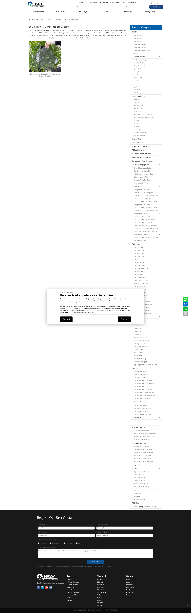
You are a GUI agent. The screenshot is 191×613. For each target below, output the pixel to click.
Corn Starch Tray (138, 142)
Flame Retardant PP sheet (141, 487)
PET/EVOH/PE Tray (139, 90)
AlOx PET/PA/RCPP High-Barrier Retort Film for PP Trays (148, 225)
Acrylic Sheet (136, 417)
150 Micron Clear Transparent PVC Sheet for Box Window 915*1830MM (45, 75)
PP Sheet (135, 468)
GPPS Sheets (137, 493)
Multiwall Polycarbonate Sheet (143, 449)
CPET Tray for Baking (140, 47)
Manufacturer (55, 543)
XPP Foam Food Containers (141, 157)
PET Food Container (139, 56)
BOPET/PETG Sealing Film (143, 199)
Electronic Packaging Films (142, 180)
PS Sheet (135, 490)
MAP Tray (136, 99)
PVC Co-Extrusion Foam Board (143, 414)
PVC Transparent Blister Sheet (143, 304)
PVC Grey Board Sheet (140, 286)
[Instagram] (50, 587)
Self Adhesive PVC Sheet (141, 283)
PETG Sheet (137, 323)
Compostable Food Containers (142, 161)
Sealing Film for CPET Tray (142, 205)
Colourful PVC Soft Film (141, 374)
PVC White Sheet (139, 253)
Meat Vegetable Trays (140, 60)
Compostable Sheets (139, 465)
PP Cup (136, 123)
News (128, 595)
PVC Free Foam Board (140, 405)
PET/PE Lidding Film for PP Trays (145, 219)
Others (136, 53)
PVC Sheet (136, 244)
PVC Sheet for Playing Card (142, 307)
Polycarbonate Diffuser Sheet (143, 455)
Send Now (95, 561)
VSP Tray (136, 102)
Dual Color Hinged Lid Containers (144, 117)
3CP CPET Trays (138, 41)
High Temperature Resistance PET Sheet (146, 365)
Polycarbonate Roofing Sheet (142, 458)
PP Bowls (136, 120)
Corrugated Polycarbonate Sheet (143, 452)
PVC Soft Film (137, 368)
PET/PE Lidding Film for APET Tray (144, 506)
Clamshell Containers (140, 63)
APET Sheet (137, 320)
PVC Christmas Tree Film (141, 268)
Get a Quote (156, 7)
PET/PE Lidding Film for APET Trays (146, 202)
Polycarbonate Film (139, 427)
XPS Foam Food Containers (141, 154)
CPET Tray (135, 32)
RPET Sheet (137, 329)
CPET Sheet (137, 332)
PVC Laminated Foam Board (142, 408)
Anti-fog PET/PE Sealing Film (144, 193)
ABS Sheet (135, 503)
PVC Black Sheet (139, 256)
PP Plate (136, 126)
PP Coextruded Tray (140, 132)
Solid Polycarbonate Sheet (142, 446)
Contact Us (93, 2)
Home (128, 579)
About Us (82, 2)
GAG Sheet (137, 326)
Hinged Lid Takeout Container (143, 114)
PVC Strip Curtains (139, 377)
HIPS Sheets (137, 496)
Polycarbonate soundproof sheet (144, 461)
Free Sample (132, 2)
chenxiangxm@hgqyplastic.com (53, 583)
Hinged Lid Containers (140, 66)
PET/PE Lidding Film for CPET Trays (146, 208)
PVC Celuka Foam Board (141, 411)
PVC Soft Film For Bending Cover (144, 392)
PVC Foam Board (138, 402)
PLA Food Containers (139, 146)
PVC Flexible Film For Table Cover (144, 383)
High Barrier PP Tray (140, 108)
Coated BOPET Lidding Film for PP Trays (147, 228)
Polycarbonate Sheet (139, 443)
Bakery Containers (139, 72)
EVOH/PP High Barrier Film (143, 222)
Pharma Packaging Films (141, 177)
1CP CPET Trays (138, 35)
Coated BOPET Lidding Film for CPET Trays (148, 211)
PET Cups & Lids (139, 78)
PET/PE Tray (137, 93)
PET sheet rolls (138, 356)
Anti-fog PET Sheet (139, 344)
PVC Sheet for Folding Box (142, 310)
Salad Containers (139, 75)
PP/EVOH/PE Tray (139, 135)
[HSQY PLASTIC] (47, 577)
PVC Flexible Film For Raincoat (143, 380)
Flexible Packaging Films (140, 165)
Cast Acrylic (137, 421)
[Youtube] (46, 587)
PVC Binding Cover (139, 265)
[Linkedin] (42, 587)
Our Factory (114, 2)
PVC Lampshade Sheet (140, 295)
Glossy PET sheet (139, 350)
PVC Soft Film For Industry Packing (144, 395)
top (188, 605)
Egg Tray (136, 87)
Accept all (124, 319)
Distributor (42, 543)
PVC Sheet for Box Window (142, 313)
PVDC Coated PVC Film (141, 280)
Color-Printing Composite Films (143, 174)
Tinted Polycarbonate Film (142, 439)
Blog (123, 2)
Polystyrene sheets (139, 499)
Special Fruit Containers (141, 69)
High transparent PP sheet (142, 472)
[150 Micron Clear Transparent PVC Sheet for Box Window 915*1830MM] (45, 56)
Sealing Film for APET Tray (142, 190)
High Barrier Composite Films (143, 171)
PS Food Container (138, 150)
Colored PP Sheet (139, 475)
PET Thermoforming (140, 359)
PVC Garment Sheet (140, 289)
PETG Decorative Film (140, 338)
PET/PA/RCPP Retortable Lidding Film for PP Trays (148, 231)
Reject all (66, 319)
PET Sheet (135, 316)
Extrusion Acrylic (139, 424)
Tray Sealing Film (72, 595)
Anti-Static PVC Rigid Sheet (142, 301)
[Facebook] (38, 587)
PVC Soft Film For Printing (142, 398)
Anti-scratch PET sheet (141, 347)
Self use (80, 543)
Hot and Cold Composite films (143, 168)
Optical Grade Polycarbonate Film (144, 436)
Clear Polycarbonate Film (141, 430)
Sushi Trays (137, 84)
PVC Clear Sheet (139, 247)
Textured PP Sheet (139, 478)
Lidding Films (136, 186)
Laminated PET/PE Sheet (141, 341)
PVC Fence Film (138, 271)
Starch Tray (70, 590)
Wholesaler (69, 543)
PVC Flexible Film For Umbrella (143, 389)
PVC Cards (137, 259)
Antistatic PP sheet (139, 481)
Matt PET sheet (138, 353)
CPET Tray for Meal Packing (142, 50)
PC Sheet (99, 595)
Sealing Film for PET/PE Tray (142, 234)
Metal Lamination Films (141, 183)
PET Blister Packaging (140, 362)
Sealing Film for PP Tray (141, 213)
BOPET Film (137, 335)
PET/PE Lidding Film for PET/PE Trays (146, 237)
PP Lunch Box (138, 111)
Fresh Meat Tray (138, 105)
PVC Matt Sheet (138, 298)
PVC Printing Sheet (139, 262)
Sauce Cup (137, 129)
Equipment (104, 2)
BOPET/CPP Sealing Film (142, 216)
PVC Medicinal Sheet (140, 277)
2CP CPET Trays (138, 38)
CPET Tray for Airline (140, 44)
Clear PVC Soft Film (140, 371)
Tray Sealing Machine (140, 240)
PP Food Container (138, 96)
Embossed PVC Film (140, 292)
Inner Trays (137, 81)
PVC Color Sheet (139, 250)
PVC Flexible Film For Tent (142, 386)
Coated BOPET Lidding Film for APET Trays (148, 196)
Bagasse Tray (136, 139)
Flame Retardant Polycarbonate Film (145, 433)
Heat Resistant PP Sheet (141, 484)
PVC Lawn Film (138, 274)
